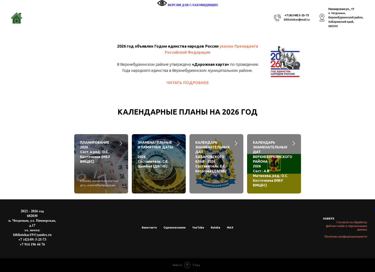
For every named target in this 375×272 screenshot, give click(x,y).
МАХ (230, 227)
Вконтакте (149, 227)
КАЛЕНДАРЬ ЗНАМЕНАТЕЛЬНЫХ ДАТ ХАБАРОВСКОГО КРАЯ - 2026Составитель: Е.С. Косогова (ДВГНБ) (212, 156)
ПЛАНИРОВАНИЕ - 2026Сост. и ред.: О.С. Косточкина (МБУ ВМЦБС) (96, 151)
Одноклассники (174, 227)
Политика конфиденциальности (345, 236)
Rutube (215, 227)
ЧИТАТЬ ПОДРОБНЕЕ (187, 82)
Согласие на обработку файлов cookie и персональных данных (346, 225)
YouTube (198, 227)
